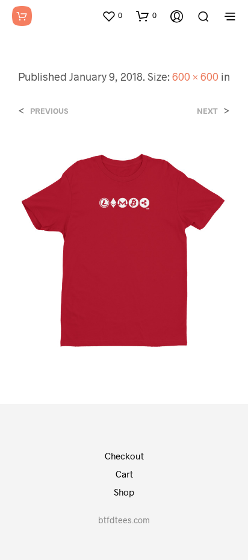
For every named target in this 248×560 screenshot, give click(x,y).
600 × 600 (195, 76)
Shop (124, 492)
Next (207, 111)
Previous (49, 111)
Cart (124, 473)
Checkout (124, 455)
